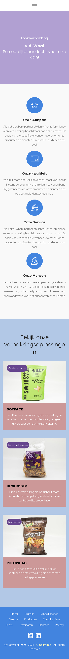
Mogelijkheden (49, 613)
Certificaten (26, 625)
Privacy (59, 625)
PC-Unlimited (43, 644)
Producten (30, 619)
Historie (29, 613)
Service (13, 619)
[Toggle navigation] (34, 5)
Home (15, 613)
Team (9, 625)
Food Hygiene (51, 619)
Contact (44, 625)
